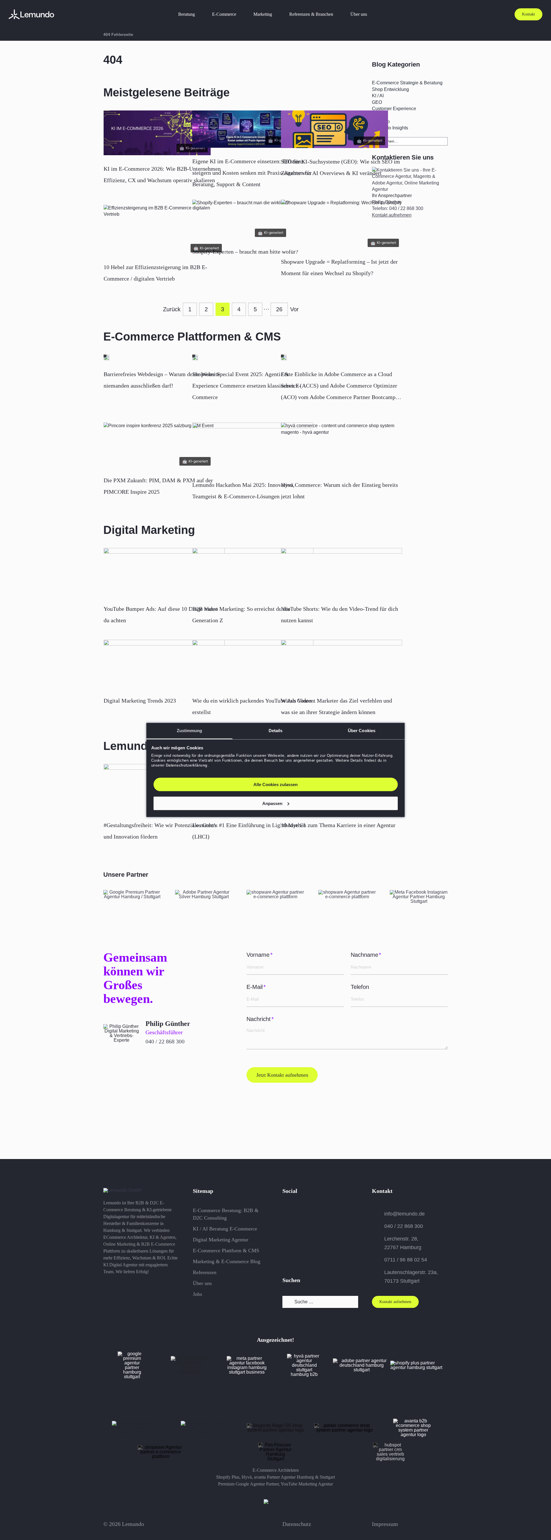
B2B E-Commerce (158, 1244)
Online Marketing (119, 1244)
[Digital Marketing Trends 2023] (164, 664)
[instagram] (297, 1210)
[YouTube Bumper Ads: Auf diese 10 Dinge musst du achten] (164, 572)
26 (279, 309)
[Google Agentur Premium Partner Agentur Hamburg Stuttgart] (132, 892)
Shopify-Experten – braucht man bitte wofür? (245, 251)
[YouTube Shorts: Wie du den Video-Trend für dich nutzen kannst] (341, 572)
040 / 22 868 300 (165, 1041)
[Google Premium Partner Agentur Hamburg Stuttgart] (132, 1353)
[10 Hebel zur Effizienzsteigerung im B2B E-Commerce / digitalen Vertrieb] (164, 214)
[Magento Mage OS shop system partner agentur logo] (275, 1425)
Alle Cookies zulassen (275, 784)
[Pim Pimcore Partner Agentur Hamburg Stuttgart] (275, 1444)
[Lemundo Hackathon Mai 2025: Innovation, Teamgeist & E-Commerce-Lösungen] (252, 448)
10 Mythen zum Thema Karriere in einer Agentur (338, 825)
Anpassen (272, 803)
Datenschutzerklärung (186, 765)
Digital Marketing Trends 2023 (140, 700)
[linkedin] (308, 1210)
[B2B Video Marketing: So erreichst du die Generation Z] (252, 572)
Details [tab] (276, 730)
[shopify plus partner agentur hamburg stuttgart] (419, 1362)
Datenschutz (296, 1524)
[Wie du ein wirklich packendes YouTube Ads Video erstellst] (252, 664)
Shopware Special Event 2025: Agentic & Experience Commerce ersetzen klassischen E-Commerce (246, 385)
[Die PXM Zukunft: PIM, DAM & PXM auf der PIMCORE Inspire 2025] (159, 425)
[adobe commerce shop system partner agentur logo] (344, 1425)
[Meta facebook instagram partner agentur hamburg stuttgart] (419, 892)
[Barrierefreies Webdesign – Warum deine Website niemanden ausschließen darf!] (106, 358)
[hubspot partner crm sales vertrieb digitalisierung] (347, 892)
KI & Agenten (162, 1237)
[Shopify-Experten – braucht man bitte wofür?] (240, 202)
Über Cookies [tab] (361, 730)
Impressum (385, 1524)
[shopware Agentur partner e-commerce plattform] (275, 892)
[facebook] (285, 1210)
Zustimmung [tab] (189, 730)
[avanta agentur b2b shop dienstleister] (413, 1420)
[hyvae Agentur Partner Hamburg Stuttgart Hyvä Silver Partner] (304, 1356)
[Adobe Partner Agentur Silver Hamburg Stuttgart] (204, 892)
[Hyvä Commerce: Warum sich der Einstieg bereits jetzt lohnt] (341, 432)
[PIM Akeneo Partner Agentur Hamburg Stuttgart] (161, 1447)
